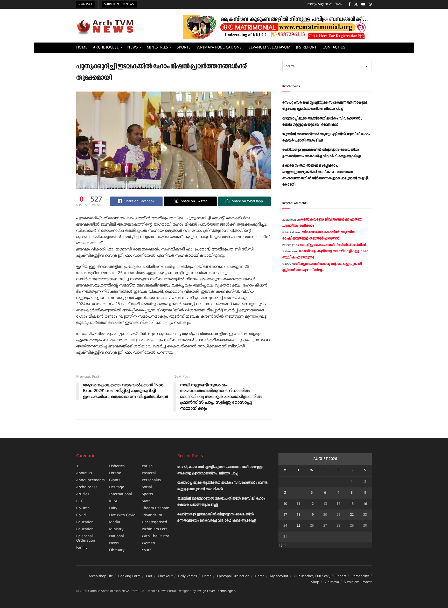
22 (352, 515)
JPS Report (306, 47)
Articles (82, 494)
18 (298, 515)
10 (285, 504)
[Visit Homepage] (105, 27)
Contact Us (334, 47)
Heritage (116, 487)
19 (312, 515)
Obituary (116, 550)
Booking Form (129, 576)
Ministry (116, 529)
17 (285, 515)
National (116, 536)
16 (365, 504)
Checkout (165, 576)
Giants (114, 480)
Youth (147, 550)
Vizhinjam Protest (358, 582)
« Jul (282, 545)
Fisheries (117, 466)
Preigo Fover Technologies (216, 591)
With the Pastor (155, 536)
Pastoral (149, 473)
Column (83, 508)
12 (312, 504)
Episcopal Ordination (85, 538)
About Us (84, 473)
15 (352, 504)
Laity (113, 508)
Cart (149, 576)
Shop (315, 582)
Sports (184, 47)
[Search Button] (366, 66)
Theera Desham (155, 508)
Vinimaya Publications (219, 47)
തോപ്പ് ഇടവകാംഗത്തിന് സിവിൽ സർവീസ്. (333, 245)
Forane (115, 473)
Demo (207, 576)
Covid (81, 515)
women (148, 543)
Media (114, 522)
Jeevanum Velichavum (269, 47)
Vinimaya (332, 582)
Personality (151, 480)
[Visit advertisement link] (277, 27)
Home (81, 47)
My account (279, 576)
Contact (86, 4)
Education (85, 522)
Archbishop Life (101, 576)
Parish (147, 466)
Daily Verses (187, 576)
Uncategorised (154, 522)
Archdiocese (106, 47)
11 (298, 504)
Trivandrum (152, 515)
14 (338, 504)
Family (81, 548)
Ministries (157, 47)
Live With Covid (122, 515)
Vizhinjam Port (154, 529)
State (146, 501)
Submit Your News (119, 4)
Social (147, 487)
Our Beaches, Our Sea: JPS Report (320, 576)
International (120, 494)
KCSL (113, 501)
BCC (79, 501)
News (132, 47)
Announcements (90, 480)
